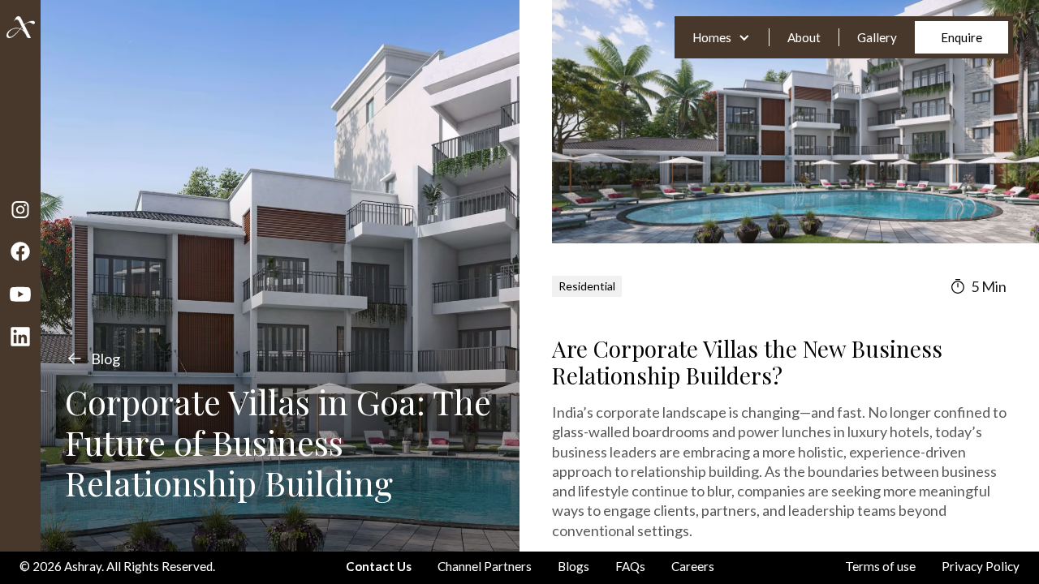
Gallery (877, 37)
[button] (721, 37)
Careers (692, 566)
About (804, 37)
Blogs (573, 566)
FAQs (630, 566)
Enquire (961, 37)
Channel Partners (485, 566)
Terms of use (880, 566)
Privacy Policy (981, 566)
